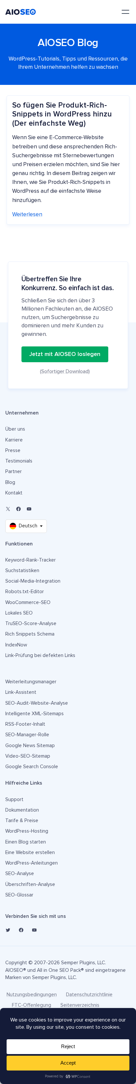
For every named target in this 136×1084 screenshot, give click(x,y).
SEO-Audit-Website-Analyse (36, 703)
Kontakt (13, 493)
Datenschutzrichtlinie (89, 994)
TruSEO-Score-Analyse (30, 623)
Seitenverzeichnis (79, 1005)
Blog (10, 482)
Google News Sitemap (30, 745)
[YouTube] (29, 509)
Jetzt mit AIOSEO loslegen (64, 354)
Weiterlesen (27, 214)
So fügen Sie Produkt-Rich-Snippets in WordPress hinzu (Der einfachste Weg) (62, 114)
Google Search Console (31, 766)
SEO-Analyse (19, 873)
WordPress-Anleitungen (31, 863)
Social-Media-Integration (32, 581)
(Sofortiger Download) (65, 371)
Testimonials (18, 461)
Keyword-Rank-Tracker (30, 560)
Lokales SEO (19, 613)
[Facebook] (18, 509)
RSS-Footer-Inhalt (25, 724)
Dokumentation (22, 810)
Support (14, 799)
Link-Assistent (20, 692)
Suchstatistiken (22, 570)
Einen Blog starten (25, 842)
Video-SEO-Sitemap (27, 756)
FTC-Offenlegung (31, 1005)
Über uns (15, 429)
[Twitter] (8, 930)
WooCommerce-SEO (28, 602)
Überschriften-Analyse (30, 884)
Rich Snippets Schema (29, 634)
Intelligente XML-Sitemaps (34, 713)
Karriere (14, 440)
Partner (13, 471)
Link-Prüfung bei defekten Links (40, 655)
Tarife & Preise (21, 820)
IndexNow (16, 645)
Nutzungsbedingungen (32, 994)
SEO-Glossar (19, 895)
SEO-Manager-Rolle (27, 734)
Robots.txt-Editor (24, 591)
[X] (8, 509)
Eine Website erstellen (30, 852)
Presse (12, 450)
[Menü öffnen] (125, 12)
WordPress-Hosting (26, 831)
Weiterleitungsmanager (30, 681)
